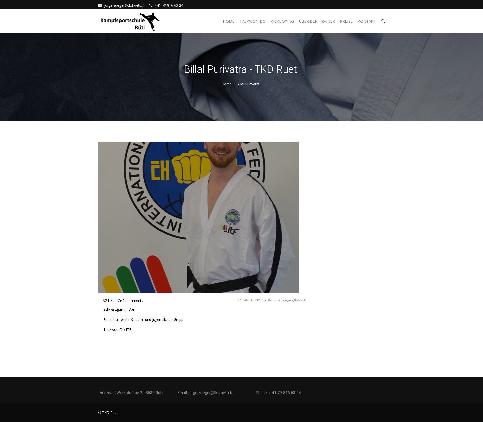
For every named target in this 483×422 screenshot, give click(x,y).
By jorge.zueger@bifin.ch (287, 300)
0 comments (132, 300)
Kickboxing (282, 21)
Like (111, 300)
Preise (346, 21)
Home (228, 21)
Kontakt (367, 21)
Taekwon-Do (252, 21)
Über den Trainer (317, 21)
